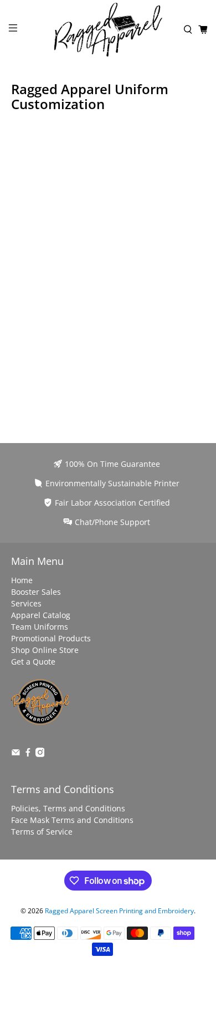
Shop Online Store (45, 650)
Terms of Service (42, 831)
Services (26, 603)
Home (22, 580)
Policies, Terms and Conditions (68, 808)
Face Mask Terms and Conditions (72, 820)
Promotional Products (51, 638)
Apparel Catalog (40, 615)
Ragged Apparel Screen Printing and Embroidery (119, 911)
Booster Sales (36, 591)
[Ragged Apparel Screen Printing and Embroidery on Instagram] (40, 754)
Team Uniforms (39, 626)
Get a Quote (33, 661)
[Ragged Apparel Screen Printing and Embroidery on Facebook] (28, 754)
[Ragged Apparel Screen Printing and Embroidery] (108, 29)
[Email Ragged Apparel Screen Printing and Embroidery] (15, 754)
